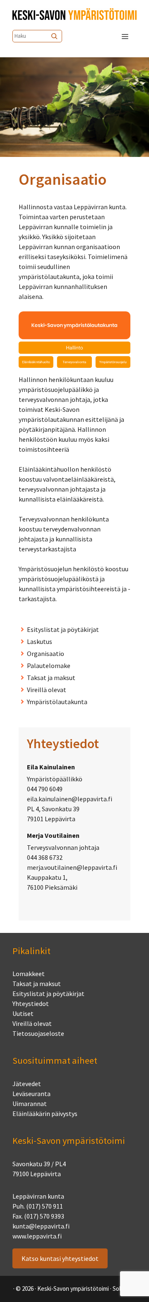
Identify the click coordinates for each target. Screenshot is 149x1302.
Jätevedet (26, 1083)
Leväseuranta (31, 1093)
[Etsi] (55, 36)
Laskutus (39, 641)
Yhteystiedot (30, 1003)
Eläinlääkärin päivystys (44, 1113)
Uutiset (23, 1013)
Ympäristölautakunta (57, 702)
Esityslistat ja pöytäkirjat (63, 629)
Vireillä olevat (46, 689)
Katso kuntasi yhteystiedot (60, 1258)
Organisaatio (45, 653)
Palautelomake (48, 665)
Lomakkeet (28, 973)
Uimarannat (29, 1103)
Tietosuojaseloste (38, 1033)
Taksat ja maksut (51, 677)
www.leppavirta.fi (37, 1236)
